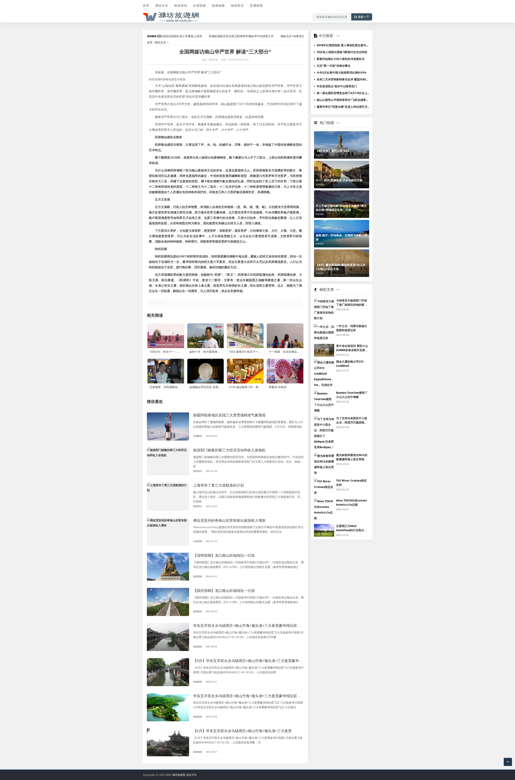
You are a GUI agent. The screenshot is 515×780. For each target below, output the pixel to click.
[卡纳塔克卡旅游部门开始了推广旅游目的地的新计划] (324, 301)
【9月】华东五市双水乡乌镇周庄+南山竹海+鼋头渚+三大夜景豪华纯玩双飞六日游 (258, 660)
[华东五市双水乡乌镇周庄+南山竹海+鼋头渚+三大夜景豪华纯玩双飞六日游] (168, 637)
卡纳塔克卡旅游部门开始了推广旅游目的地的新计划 (351, 304)
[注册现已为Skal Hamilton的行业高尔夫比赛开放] (324, 527)
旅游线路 (218, 5)
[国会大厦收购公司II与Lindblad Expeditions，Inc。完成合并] (324, 362)
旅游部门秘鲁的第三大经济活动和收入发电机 (229, 450)
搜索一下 (363, 16)
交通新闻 (256, 5)
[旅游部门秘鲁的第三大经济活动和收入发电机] (168, 461)
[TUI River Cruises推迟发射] (324, 481)
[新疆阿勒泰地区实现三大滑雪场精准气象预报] (168, 426)
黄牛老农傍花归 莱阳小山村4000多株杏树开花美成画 (352, 350)
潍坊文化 (161, 5)
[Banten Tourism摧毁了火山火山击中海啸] (324, 393)
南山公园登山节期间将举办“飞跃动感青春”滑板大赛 (344, 100)
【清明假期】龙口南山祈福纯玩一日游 (224, 555)
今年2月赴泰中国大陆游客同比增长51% (341, 72)
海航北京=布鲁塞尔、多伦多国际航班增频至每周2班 (289, 36)
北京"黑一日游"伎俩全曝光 (333, 66)
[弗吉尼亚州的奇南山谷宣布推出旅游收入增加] (168, 532)
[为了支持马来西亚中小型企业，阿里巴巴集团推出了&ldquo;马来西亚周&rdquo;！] (324, 419)
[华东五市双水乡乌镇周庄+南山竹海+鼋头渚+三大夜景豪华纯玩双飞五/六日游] (168, 707)
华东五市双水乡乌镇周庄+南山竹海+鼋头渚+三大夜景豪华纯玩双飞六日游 (252, 625)
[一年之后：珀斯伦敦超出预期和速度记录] (324, 327)
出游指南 (199, 5)
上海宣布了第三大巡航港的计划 (218, 485)
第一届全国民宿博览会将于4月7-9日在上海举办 (344, 93)
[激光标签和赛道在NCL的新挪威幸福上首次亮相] (324, 456)
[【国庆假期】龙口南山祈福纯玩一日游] (168, 602)
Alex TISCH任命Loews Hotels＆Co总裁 (351, 502)
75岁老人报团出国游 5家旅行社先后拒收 (342, 52)
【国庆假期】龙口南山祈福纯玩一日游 (224, 590)
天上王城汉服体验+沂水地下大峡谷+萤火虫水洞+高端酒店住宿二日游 (341, 208)
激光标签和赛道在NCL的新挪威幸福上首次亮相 (351, 457)
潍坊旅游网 (178, 775)
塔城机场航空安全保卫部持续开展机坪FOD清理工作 (217, 36)
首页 (146, 5)
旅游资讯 (180, 5)
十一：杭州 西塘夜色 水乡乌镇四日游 (339, 180)
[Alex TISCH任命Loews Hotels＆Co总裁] (324, 501)
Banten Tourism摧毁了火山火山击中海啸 (352, 395)
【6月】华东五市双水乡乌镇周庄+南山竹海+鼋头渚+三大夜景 (242, 730)
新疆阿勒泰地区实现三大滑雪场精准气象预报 (229, 415)
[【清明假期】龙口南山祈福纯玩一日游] (168, 567)
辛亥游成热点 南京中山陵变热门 (337, 86)
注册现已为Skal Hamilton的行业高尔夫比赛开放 (351, 530)
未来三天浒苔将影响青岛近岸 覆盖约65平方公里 (344, 79)
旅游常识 (237, 5)
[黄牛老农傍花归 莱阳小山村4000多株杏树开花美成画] (324, 346)
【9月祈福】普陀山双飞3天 (333, 151)
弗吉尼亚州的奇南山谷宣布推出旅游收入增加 (229, 520)
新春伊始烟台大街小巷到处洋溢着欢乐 (341, 59)
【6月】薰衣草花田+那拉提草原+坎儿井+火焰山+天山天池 (341, 267)
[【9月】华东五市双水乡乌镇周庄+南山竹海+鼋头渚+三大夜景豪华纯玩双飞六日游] (168, 672)
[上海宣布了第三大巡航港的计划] (168, 497)
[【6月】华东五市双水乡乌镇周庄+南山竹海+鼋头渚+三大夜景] (168, 742)
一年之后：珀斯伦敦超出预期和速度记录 (351, 328)
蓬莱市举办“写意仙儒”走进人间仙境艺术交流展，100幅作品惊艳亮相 (344, 107)
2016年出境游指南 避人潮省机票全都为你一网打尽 (344, 45)
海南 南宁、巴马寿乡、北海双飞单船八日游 (341, 237)
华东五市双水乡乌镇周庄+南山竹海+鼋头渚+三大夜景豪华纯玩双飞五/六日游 (254, 695)
